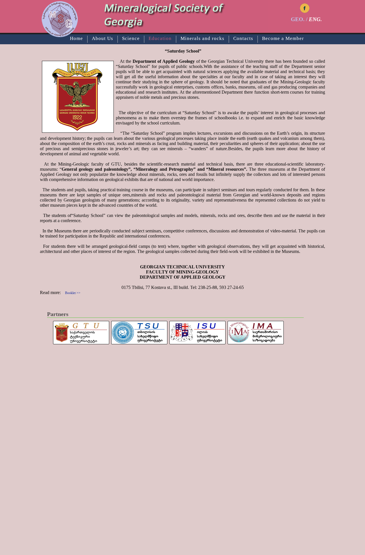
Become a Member (283, 38)
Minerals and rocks (202, 38)
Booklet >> (72, 293)
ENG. (315, 19)
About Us (102, 38)
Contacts (243, 38)
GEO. (298, 19)
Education (160, 38)
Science (131, 38)
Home (76, 38)
